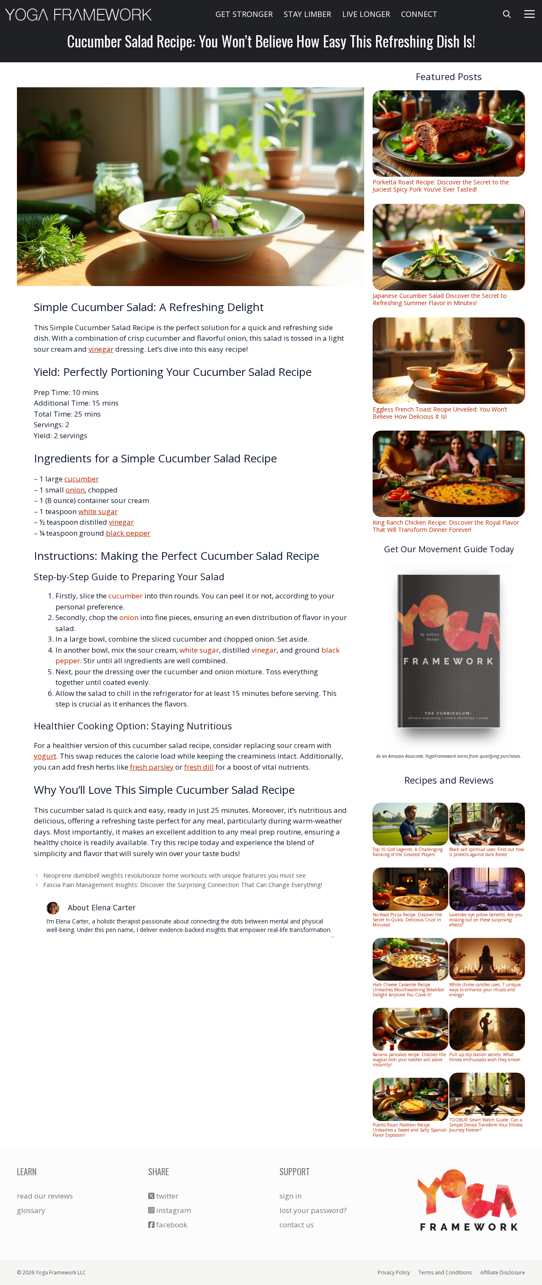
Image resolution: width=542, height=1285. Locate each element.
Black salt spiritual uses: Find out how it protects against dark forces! (486, 851)
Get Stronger (244, 14)
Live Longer (366, 14)
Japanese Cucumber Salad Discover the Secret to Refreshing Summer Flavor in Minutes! (440, 299)
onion (75, 490)
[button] (529, 14)
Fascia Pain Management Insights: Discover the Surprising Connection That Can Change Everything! (182, 885)
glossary (31, 1210)
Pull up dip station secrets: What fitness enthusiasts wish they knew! (484, 1056)
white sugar (98, 511)
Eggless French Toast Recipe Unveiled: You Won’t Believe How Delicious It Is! (440, 412)
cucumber (81, 479)
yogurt (45, 756)
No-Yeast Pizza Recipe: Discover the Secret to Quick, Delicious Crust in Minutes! (407, 920)
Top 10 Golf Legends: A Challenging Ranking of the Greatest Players (407, 851)
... (333, 935)
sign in (290, 1196)
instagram (173, 1210)
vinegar (100, 349)
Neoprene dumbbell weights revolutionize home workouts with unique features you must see (174, 875)
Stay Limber (307, 14)
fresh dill (199, 767)
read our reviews (45, 1196)
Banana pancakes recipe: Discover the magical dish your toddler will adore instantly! (409, 1059)
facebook (171, 1224)
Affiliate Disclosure (502, 1272)
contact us (296, 1224)
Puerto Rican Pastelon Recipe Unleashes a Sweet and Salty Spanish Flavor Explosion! (410, 1130)
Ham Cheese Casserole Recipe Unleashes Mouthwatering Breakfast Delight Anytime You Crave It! (408, 990)
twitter (166, 1196)
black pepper (128, 533)
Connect (419, 14)
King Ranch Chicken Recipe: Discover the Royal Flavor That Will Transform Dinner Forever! (446, 526)
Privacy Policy (394, 1272)
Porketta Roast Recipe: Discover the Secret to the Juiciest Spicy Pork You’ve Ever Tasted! (441, 185)
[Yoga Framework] (78, 14)
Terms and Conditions (445, 1272)
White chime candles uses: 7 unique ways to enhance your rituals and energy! (485, 990)
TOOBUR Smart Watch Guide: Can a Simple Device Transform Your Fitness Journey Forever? (486, 1125)
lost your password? (313, 1210)
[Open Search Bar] (507, 14)
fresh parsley (152, 767)
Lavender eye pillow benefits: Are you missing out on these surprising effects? (485, 920)
